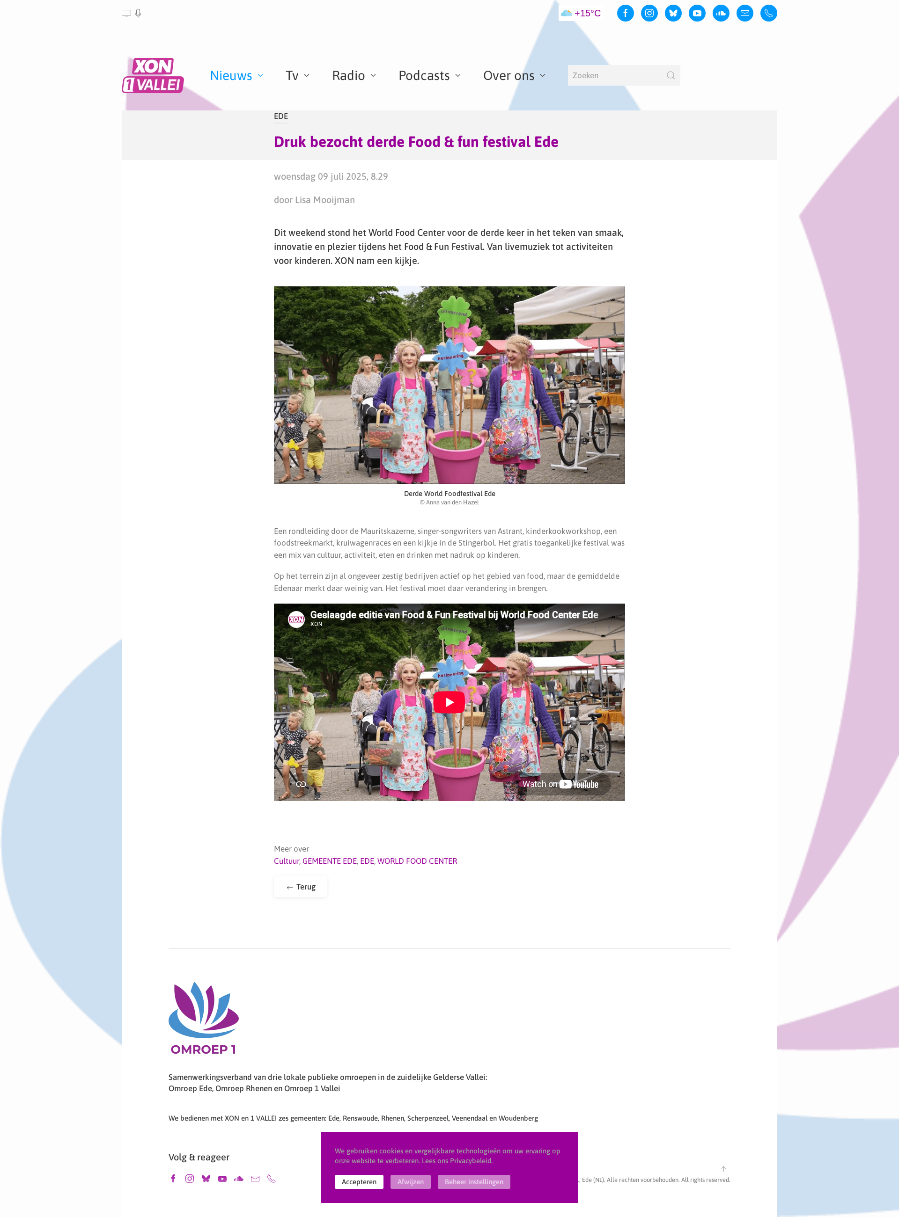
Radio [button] (348, 75)
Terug (305, 886)
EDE (281, 116)
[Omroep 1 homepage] (204, 1021)
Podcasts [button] (424, 75)
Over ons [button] (509, 75)
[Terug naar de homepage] (154, 75)
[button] (132, 13)
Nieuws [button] (231, 75)
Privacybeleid (470, 1161)
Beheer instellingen (474, 1182)
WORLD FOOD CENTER (417, 861)
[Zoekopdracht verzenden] (671, 75)
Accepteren (359, 1182)
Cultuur (286, 861)
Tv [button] (292, 75)
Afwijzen (411, 1182)
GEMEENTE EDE (329, 861)
